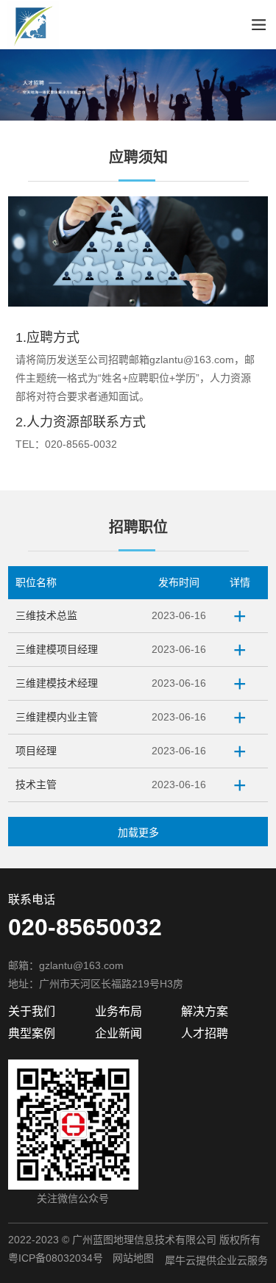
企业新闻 (118, 1033)
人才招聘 (204, 1033)
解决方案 (204, 1011)
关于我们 (31, 1011)
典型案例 (31, 1033)
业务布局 (118, 1011)
